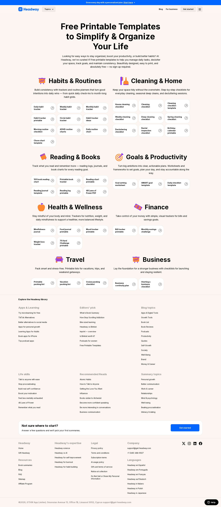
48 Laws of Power (26, 403)
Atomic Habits (85, 379)
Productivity (146, 336)
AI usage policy (97, 462)
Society (144, 350)
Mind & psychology (149, 398)
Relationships (146, 393)
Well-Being (145, 355)
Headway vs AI (61, 453)
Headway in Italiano (135, 484)
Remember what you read (29, 407)
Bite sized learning (87, 322)
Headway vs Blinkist (88, 327)
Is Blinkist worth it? (87, 336)
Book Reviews (147, 327)
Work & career (147, 389)
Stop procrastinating (26, 384)
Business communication (90, 412)
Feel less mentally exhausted (30, 398)
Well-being (145, 403)
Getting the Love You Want (91, 389)
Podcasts (145, 331)
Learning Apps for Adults (28, 331)
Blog (161, 9)
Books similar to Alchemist (90, 398)
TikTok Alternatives (26, 317)
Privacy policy (97, 448)
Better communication (150, 384)
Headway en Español (136, 465)
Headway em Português (137, 470)
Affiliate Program (25, 484)
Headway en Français (136, 474)
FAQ (20, 474)
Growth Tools (146, 317)
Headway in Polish (135, 488)
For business (172, 9)
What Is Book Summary (89, 313)
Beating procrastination (151, 407)
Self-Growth (146, 345)
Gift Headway (24, 453)
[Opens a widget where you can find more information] (211, 502)
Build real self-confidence (29, 389)
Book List (145, 322)
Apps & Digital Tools (149, 313)
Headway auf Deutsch (136, 479)
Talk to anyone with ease (29, 379)
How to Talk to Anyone (89, 384)
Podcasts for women (88, 341)
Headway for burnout (64, 462)
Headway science (62, 448)
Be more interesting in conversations (95, 407)
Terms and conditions (100, 453)
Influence (84, 393)
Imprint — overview (88, 331)
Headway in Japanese (136, 493)
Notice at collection (99, 471)
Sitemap (21, 479)
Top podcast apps (26, 341)
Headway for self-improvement (68, 457)
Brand (143, 359)
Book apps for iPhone (27, 336)
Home (20, 448)
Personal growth (148, 379)
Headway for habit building (66, 467)
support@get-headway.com (139, 448)
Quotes (144, 341)
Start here (128, 2)
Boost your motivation (27, 393)
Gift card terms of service (101, 467)
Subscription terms (99, 457)
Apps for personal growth (29, 327)
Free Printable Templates (90, 345)
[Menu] (200, 9)
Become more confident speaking (94, 403)
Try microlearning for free (29, 313)
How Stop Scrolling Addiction (92, 317)
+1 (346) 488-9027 (135, 453)
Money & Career (148, 364)
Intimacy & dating (148, 412)
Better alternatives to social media (32, 322)
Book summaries (25, 465)
